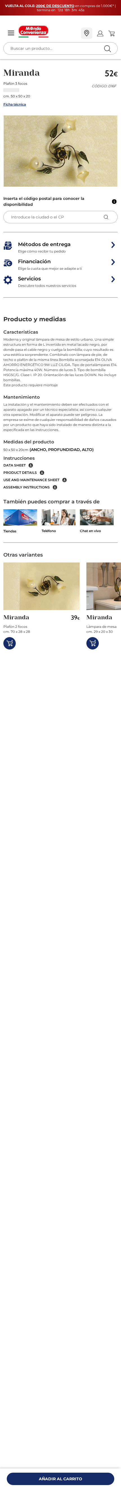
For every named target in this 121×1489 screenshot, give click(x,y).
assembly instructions (26, 487)
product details (20, 472)
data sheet (14, 465)
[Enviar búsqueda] (107, 48)
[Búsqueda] (95, 33)
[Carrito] (111, 33)
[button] (60, 151)
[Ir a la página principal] (48, 31)
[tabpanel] (60, 409)
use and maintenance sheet (31, 480)
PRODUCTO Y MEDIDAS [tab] (34, 319)
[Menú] (11, 33)
